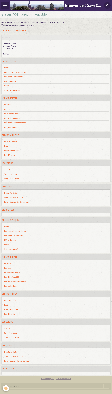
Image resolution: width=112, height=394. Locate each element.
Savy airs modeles (11, 178)
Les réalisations (10, 127)
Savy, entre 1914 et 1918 (15, 197)
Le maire (7, 104)
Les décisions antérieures (15, 122)
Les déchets (9, 155)
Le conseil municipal (12, 113)
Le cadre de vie (10, 141)
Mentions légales (47, 379)
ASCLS (7, 169)
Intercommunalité (12, 90)
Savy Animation (10, 174)
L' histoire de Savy (11, 193)
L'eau (6, 146)
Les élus (7, 109)
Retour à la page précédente (13, 30)
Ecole (6, 86)
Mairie (6, 68)
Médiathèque (10, 81)
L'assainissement (11, 150)
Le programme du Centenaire (16, 202)
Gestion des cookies (63, 379)
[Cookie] (6, 388)
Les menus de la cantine (14, 77)
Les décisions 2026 (12, 118)
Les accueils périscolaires (15, 72)
